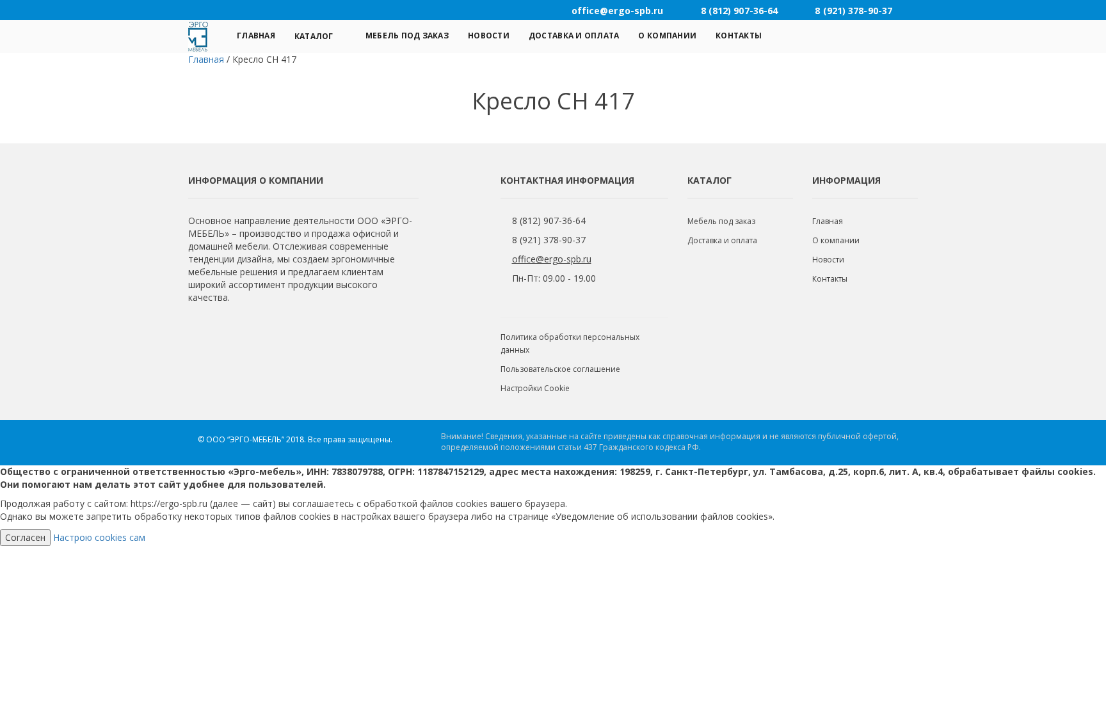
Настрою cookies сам (99, 537)
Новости (488, 35)
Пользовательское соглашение (560, 369)
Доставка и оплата (574, 35)
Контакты (739, 35)
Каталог (313, 36)
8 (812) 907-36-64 (549, 220)
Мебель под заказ (407, 35)
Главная (256, 35)
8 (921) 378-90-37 (549, 240)
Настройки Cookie (535, 388)
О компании (667, 35)
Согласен (25, 537)
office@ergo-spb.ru (551, 259)
